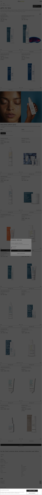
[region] (21, 492)
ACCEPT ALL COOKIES (32, 490)
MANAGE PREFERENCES (32, 493)
